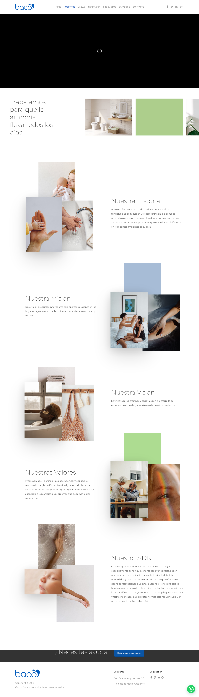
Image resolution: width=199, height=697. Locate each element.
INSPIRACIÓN (94, 7)
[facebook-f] (151, 677)
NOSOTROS (69, 7)
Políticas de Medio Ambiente (129, 684)
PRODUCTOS (109, 7)
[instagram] (162, 677)
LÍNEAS (81, 7)
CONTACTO (138, 7)
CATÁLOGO (124, 7)
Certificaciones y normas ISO (129, 678)
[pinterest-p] (155, 677)
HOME (58, 7)
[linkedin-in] (159, 677)
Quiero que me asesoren (129, 653)
